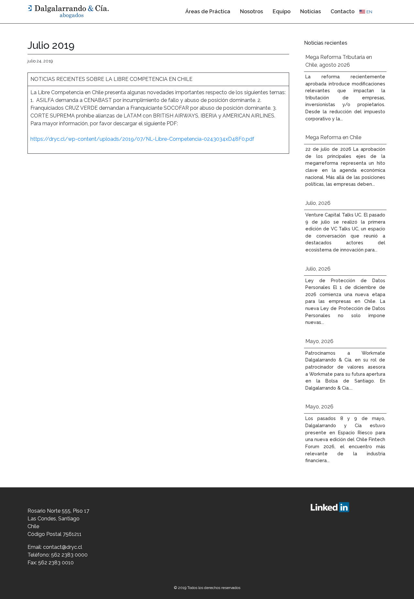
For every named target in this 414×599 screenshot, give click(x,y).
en (369, 11)
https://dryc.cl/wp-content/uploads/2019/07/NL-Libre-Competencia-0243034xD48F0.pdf (142, 139)
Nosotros (251, 11)
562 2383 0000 (69, 555)
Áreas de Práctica (207, 11)
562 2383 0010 (56, 563)
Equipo (281, 11)
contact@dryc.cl (62, 547)
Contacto (342, 11)
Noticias (310, 11)
